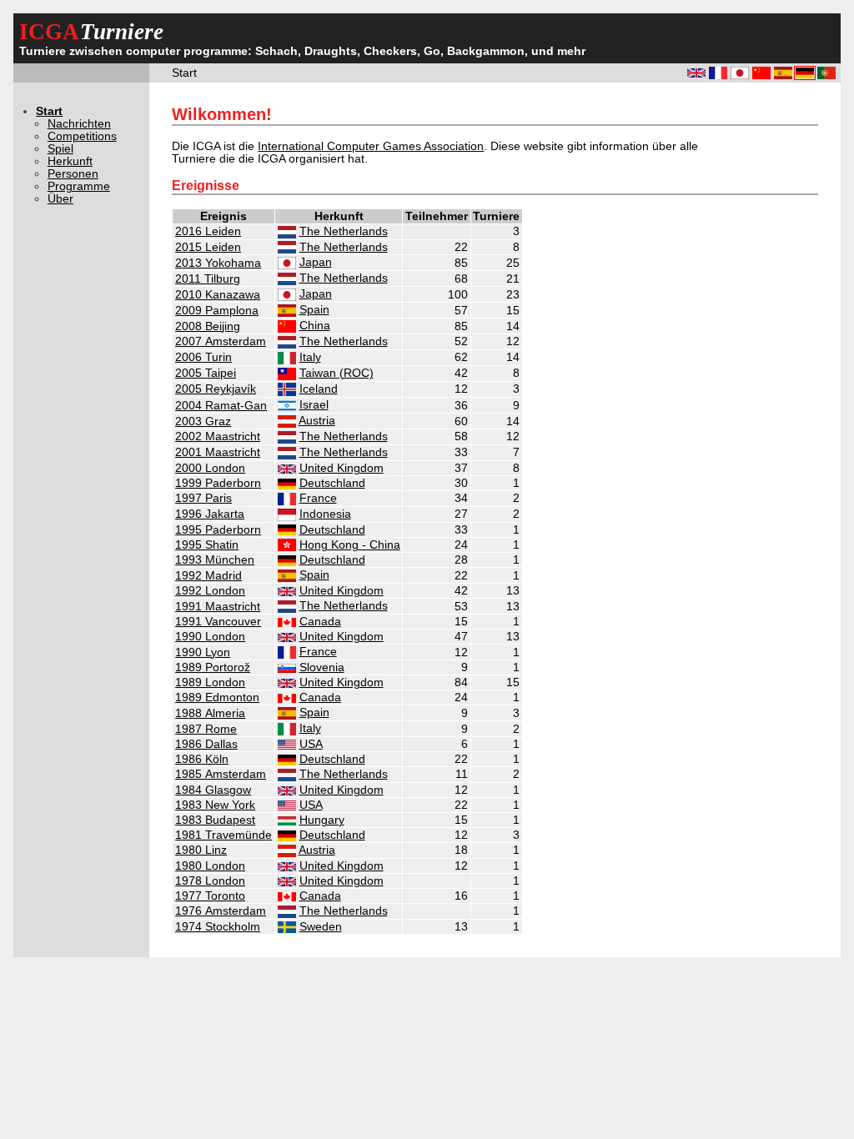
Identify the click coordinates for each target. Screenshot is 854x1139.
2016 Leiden (208, 231)
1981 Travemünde (223, 835)
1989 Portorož (212, 667)
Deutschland (332, 483)
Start (49, 111)
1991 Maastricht (217, 606)
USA (311, 744)
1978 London (210, 881)
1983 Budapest (215, 820)
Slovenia (321, 667)
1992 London (210, 591)
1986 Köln (202, 759)
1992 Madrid (208, 576)
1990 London (210, 636)
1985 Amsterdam (220, 774)
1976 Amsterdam (220, 911)
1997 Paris (203, 498)
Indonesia (325, 514)
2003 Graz (203, 421)
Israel (314, 405)
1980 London (210, 866)
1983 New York (215, 805)
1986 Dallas (206, 744)
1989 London (210, 682)
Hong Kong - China (349, 545)
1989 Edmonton (217, 697)
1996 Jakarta (209, 514)
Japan (315, 262)
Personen (73, 174)
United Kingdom (341, 468)
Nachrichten (79, 124)
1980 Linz (201, 850)
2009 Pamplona (217, 310)
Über (60, 199)
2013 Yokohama (218, 263)
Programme (79, 186)
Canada (320, 621)
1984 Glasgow (213, 790)
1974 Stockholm (217, 927)
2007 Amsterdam (220, 341)
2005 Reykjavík (215, 389)
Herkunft (70, 161)
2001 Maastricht (217, 452)
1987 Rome (206, 729)
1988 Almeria (210, 713)
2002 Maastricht (217, 436)
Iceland (318, 389)
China (314, 325)
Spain (314, 310)
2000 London (210, 468)
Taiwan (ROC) (336, 373)
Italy (310, 357)
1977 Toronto (210, 896)
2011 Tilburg (207, 279)
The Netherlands (343, 231)
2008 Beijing (207, 326)
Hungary (321, 820)
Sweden (320, 927)
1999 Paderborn (218, 483)
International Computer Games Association (371, 146)
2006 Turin (203, 357)
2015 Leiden (208, 247)
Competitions (82, 136)
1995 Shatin (207, 545)
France (318, 498)
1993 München (214, 560)
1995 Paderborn (218, 530)
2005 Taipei (205, 373)
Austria (317, 420)
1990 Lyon (202, 652)
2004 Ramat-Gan (221, 405)
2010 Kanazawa (217, 295)
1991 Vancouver (218, 621)
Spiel (60, 149)
